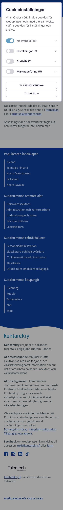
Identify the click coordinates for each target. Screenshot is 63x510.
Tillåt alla (31, 93)
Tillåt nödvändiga (31, 85)
